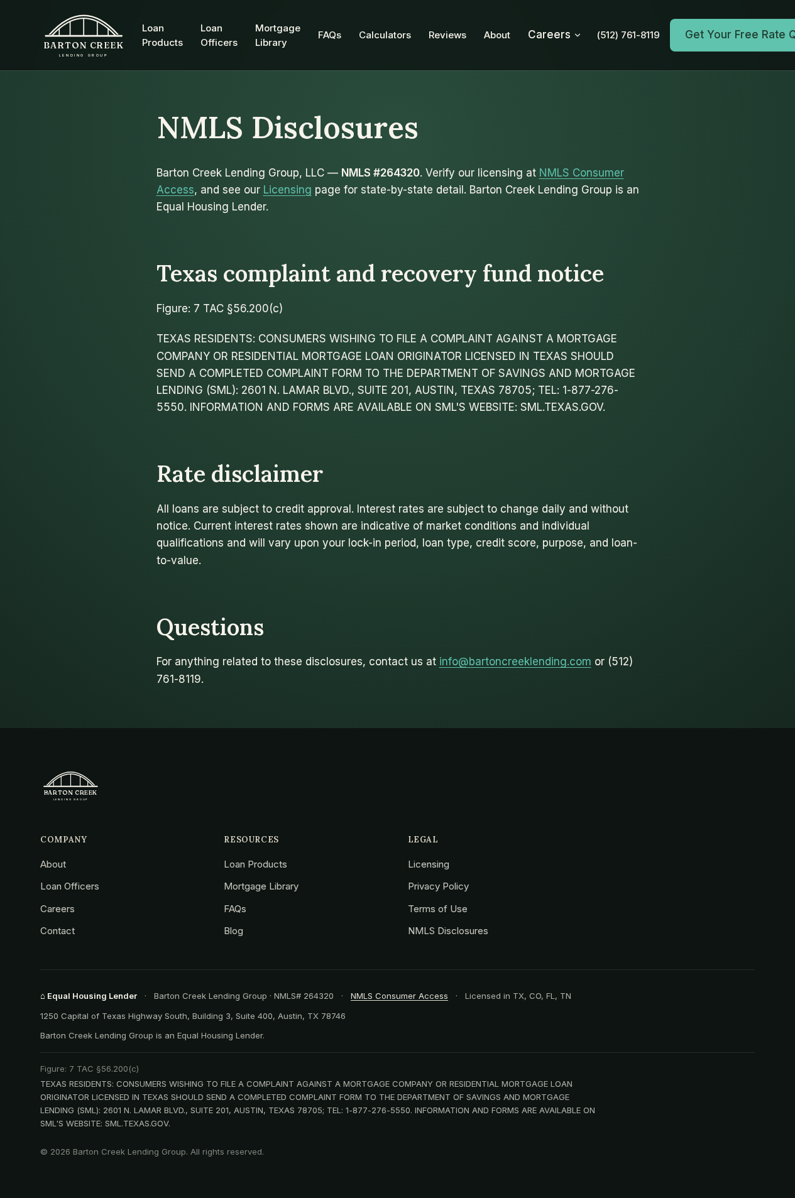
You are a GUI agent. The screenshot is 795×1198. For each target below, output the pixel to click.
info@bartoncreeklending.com (515, 661)
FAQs (329, 35)
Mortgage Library (277, 35)
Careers (549, 34)
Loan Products (162, 35)
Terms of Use (438, 909)
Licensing (287, 189)
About (497, 35)
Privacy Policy (438, 886)
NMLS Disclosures (448, 931)
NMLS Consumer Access (399, 996)
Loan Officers (219, 35)
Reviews (447, 35)
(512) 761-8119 (628, 35)
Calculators (385, 35)
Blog (233, 931)
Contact (57, 931)
